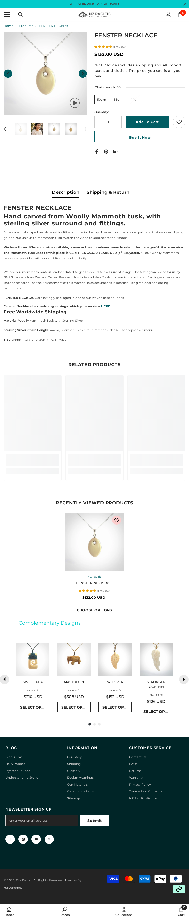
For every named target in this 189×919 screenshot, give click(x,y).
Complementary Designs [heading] (50, 623)
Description (65, 192)
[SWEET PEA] (32, 659)
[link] (32, 463)
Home (8, 26)
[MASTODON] (74, 659)
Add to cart (147, 122)
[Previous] (4, 679)
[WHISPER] (115, 659)
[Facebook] (96, 151)
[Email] (115, 151)
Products (26, 26)
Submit (94, 820)
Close (185, 4)
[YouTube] (36, 839)
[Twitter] (49, 839)
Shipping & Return (108, 192)
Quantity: (101, 112)
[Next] (184, 679)
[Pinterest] (106, 151)
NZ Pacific (94, 576)
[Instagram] (23, 839)
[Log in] (168, 14)
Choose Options (94, 610)
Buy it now (140, 137)
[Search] (21, 14)
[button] (8, 73)
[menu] (7, 14)
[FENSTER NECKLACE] (94, 542)
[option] (45, 73)
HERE (105, 306)
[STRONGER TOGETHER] (156, 659)
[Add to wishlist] (179, 122)
